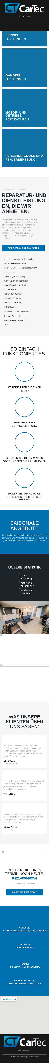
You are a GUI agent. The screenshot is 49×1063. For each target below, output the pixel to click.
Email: (25, 964)
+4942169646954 (25, 947)
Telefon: (25, 944)
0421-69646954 (24, 878)
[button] (23, 248)
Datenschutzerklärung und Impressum (25, 1057)
